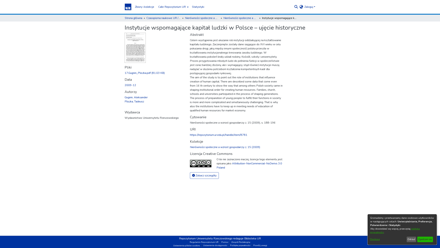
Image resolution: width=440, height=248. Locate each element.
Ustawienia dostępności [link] (215, 245)
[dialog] (402, 229)
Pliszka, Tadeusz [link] (134, 101)
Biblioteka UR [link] (252, 238)
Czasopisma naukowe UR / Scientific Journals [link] (163, 18)
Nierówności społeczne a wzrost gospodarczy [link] (202, 18)
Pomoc (224, 242)
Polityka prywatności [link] (240, 245)
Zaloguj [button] (309, 7)
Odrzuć (411, 239)
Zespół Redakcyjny (240, 242)
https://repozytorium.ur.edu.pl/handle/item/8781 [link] (218, 135)
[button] (128, 6)
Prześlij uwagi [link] (260, 245)
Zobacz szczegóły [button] (206, 175)
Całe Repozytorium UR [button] (172, 7)
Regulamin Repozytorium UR (204, 242)
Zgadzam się (425, 239)
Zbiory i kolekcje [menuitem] (144, 7)
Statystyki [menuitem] (198, 7)
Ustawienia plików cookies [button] (186, 245)
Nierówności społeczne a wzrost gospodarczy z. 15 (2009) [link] (240, 18)
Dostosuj (375, 239)
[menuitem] (173, 7)
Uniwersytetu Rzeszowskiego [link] (214, 238)
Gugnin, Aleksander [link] (136, 97)
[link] (145, 73)
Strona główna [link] (133, 18)
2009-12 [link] (130, 85)
